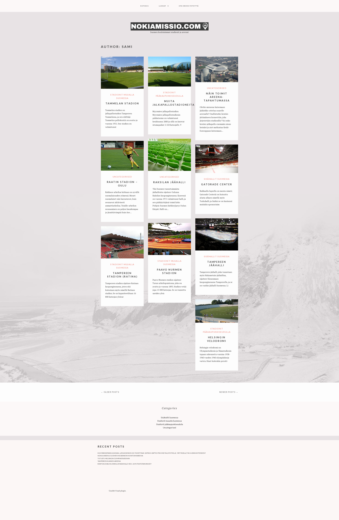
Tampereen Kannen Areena (109, 461)
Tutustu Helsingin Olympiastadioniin (114, 458)
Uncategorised (216, 88)
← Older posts (110, 392)
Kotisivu (144, 6)
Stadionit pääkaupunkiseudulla (169, 424)
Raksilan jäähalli (169, 182)
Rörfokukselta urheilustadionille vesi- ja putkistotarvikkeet (124, 464)
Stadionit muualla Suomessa (169, 421)
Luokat (162, 6)
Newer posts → (228, 392)
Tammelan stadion (122, 103)
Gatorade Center (216, 184)
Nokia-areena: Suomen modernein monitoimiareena (120, 456)
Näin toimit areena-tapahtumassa (217, 97)
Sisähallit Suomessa (217, 179)
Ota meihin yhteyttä (189, 6)
